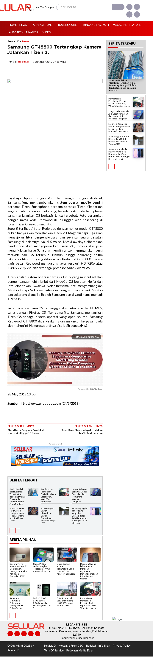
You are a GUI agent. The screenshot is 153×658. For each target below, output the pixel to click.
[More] (46, 70)
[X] (129, 14)
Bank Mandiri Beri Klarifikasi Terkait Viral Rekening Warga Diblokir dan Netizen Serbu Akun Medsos (18, 496)
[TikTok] (24, 633)
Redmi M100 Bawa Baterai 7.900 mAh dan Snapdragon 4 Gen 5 (42, 603)
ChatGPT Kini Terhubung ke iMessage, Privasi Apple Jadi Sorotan (42, 567)
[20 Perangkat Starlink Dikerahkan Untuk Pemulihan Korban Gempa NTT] (64, 511)
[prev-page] (12, 530)
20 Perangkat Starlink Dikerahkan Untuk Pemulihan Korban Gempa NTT (118, 140)
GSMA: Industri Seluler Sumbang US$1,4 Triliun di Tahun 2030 (65, 602)
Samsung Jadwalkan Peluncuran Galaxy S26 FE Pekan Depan (16, 603)
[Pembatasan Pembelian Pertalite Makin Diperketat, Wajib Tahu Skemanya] (64, 492)
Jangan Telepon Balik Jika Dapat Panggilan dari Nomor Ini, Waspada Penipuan (79, 495)
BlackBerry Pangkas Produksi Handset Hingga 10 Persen (25, 431)
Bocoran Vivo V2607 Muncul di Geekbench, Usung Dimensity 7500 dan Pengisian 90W (18, 570)
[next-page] (17, 530)
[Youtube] (137, 14)
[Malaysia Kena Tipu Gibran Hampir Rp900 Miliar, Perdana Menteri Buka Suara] (33, 511)
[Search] (118, 7)
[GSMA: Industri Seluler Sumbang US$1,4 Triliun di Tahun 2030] (67, 589)
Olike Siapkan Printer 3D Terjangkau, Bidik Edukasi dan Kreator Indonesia (66, 568)
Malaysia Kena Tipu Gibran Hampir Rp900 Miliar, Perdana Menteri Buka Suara (17, 514)
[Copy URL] (37, 70)
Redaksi (23, 61)
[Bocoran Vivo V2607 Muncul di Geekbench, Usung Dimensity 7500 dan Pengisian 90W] (20, 555)
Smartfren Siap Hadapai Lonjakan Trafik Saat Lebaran (82, 431)
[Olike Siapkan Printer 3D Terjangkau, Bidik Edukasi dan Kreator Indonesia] (67, 555)
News (25, 41)
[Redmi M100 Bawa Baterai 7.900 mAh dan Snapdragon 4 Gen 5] (43, 589)
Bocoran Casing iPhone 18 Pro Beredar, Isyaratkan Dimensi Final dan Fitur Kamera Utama (89, 571)
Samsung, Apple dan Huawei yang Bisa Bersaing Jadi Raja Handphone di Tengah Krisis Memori (80, 515)
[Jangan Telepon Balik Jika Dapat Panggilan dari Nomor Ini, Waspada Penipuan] (95, 492)
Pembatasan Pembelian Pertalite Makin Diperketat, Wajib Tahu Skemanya (48, 495)
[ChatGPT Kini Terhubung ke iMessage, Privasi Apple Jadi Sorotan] (43, 555)
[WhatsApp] (28, 70)
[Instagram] (137, 7)
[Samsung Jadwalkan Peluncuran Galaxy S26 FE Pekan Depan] (20, 589)
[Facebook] (129, 7)
